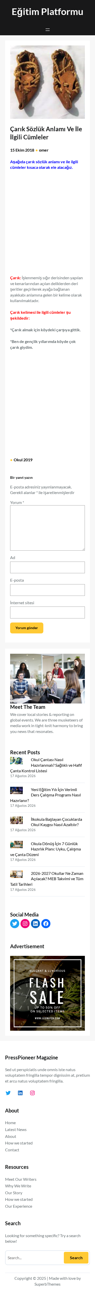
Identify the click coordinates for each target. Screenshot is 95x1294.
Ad (12, 557)
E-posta (17, 580)
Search (76, 1257)
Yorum (17, 502)
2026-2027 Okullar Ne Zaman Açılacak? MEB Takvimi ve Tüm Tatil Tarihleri (46, 879)
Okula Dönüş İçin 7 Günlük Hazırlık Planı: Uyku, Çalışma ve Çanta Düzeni (45, 849)
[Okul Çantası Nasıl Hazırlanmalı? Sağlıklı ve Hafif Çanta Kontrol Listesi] (18, 761)
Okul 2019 (23, 459)
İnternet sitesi (22, 602)
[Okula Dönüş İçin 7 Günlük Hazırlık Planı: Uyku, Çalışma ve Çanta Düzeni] (18, 845)
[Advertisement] (47, 220)
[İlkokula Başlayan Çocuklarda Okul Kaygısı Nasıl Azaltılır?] (18, 821)
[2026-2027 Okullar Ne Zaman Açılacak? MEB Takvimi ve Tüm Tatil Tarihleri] (18, 875)
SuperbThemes (47, 1284)
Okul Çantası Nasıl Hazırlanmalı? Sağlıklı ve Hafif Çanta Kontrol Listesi (46, 765)
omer (44, 150)
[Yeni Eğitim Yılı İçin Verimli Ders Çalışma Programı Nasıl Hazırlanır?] (18, 791)
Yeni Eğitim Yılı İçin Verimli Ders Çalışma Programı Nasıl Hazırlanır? (45, 795)
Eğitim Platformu (47, 11)
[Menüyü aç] (48, 30)
